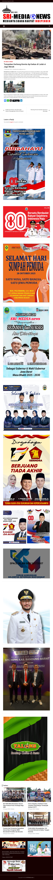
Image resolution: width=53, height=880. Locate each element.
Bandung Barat (7, 798)
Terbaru (5, 785)
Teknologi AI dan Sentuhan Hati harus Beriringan (39, 110)
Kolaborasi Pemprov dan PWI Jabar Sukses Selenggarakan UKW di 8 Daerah (14, 110)
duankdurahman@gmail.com (19, 69)
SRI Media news (30, 877)
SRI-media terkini (8, 61)
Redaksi (12, 809)
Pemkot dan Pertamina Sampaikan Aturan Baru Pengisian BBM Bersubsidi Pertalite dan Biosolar (13, 830)
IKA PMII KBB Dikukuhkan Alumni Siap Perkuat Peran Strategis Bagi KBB (13, 805)
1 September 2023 (8, 69)
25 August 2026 (6, 809)
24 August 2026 (31, 833)
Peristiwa (14, 798)
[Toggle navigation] (4, 26)
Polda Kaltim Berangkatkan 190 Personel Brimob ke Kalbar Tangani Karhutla (38, 830)
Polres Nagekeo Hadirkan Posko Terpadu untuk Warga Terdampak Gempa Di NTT (38, 805)
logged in (12, 122)
